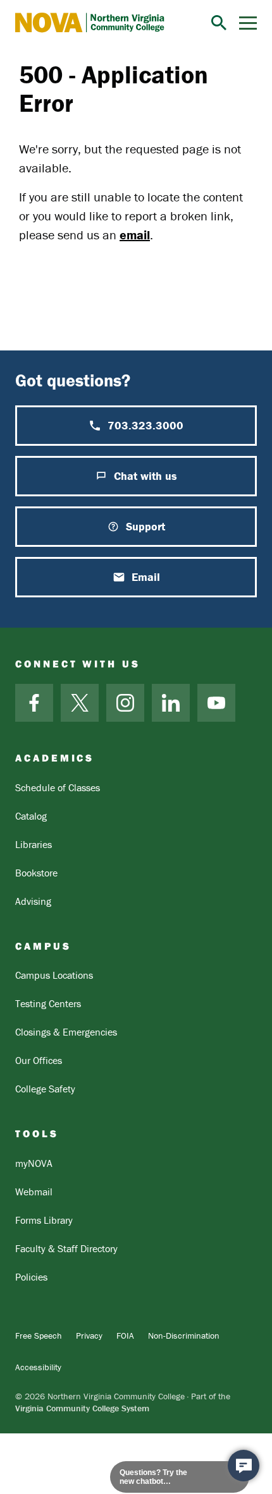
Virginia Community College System (82, 1408)
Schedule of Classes (57, 787)
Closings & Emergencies (66, 1031)
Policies (31, 1276)
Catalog (31, 816)
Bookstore (36, 872)
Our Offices (38, 1060)
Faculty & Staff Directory (66, 1248)
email (135, 234)
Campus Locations (54, 975)
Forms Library (44, 1220)
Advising (33, 901)
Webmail (34, 1191)
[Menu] (248, 23)
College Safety (45, 1088)
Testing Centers (48, 1003)
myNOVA (34, 1163)
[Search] (218, 22)
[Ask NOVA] (243, 1465)
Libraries (33, 844)
